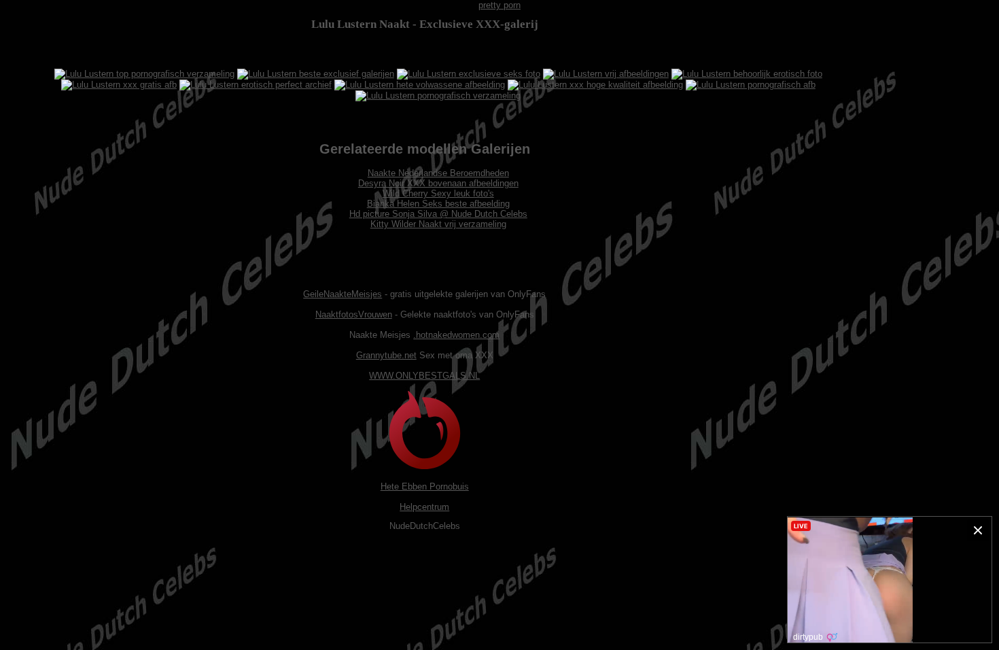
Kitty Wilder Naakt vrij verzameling (438, 224)
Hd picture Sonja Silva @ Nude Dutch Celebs (438, 214)
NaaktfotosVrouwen (353, 314)
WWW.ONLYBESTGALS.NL (424, 376)
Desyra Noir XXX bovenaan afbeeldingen (438, 183)
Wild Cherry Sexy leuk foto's (438, 193)
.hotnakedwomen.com (456, 335)
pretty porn (499, 5)
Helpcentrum (424, 507)
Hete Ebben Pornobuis (425, 486)
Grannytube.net (386, 355)
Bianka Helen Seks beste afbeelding (438, 204)
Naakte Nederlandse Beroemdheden (438, 173)
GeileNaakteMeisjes (342, 294)
